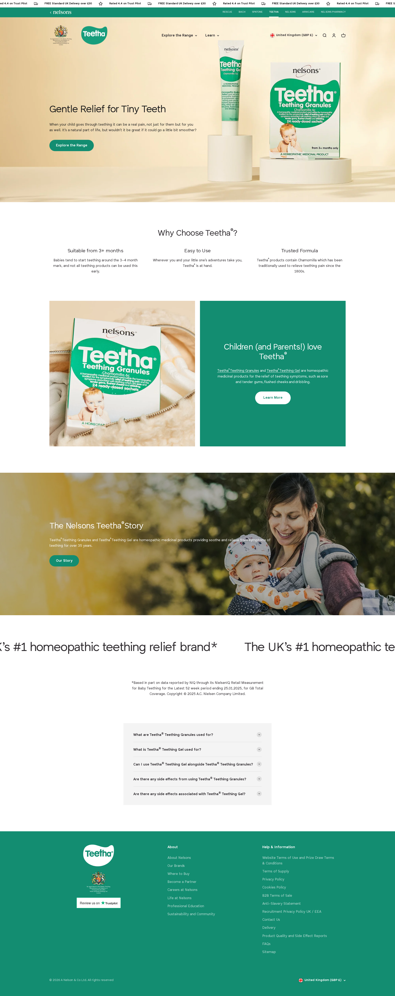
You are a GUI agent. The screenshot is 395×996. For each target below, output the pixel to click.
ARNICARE (308, 12)
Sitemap (269, 952)
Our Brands (176, 866)
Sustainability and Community (191, 914)
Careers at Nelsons (182, 890)
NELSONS (290, 12)
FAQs (266, 944)
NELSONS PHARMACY (333, 12)
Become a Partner (181, 882)
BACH (242, 12)
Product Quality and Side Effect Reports (294, 936)
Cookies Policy (274, 887)
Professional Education (185, 906)
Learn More (272, 398)
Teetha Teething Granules (238, 371)
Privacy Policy (273, 879)
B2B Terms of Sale (277, 896)
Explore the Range (177, 35)
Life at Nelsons (179, 898)
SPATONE (257, 12)
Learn (210, 35)
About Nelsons (179, 858)
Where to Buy (178, 874)
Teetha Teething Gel (283, 371)
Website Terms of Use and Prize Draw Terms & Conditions (298, 860)
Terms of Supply (275, 871)
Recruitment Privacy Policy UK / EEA (291, 912)
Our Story (64, 561)
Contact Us (271, 920)
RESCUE (227, 12)
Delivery (268, 928)
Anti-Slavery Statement (281, 904)
